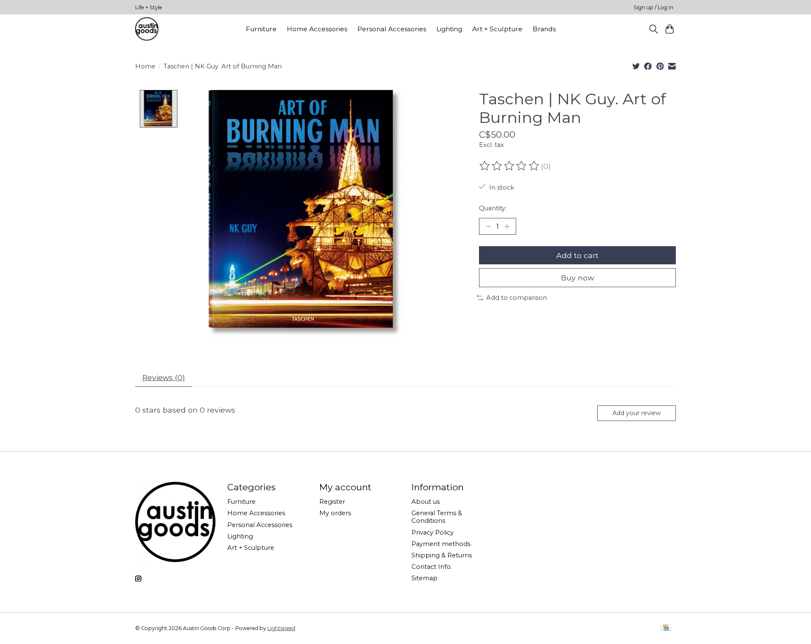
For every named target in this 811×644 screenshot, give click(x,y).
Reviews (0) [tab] (163, 377)
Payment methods (441, 544)
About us (425, 501)
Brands (544, 29)
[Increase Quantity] (507, 226)
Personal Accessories (391, 29)
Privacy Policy (432, 532)
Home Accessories (317, 29)
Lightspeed (281, 628)
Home (145, 66)
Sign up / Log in (653, 7)
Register (332, 501)
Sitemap (424, 578)
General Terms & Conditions (436, 516)
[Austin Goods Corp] (146, 29)
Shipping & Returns (441, 555)
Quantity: (492, 208)
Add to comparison (516, 298)
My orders (335, 513)
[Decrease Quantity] (488, 226)
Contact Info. (431, 567)
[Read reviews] (510, 165)
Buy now (577, 277)
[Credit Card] (666, 628)
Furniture (261, 29)
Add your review (636, 413)
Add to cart (577, 255)
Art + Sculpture (497, 29)
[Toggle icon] (653, 29)
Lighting (449, 29)
